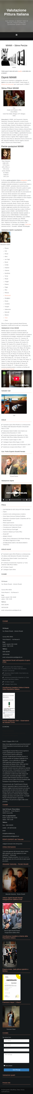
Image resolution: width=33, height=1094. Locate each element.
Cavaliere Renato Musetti (7, 369)
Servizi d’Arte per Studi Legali (10, 529)
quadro (20, 71)
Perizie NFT (6, 534)
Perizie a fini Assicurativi (7, 84)
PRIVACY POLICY (7, 536)
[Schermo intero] (29, 500)
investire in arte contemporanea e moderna (14, 514)
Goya (6, 317)
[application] (16, 493)
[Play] (3, 500)
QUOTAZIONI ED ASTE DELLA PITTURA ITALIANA (16, 509)
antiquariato (24, 180)
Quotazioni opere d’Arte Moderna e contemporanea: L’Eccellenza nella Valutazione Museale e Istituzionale (14, 668)
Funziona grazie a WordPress (8, 1089)
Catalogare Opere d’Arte (9, 442)
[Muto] (27, 500)
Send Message (16, 1069)
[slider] (15, 499)
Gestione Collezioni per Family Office (12, 532)
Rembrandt (8, 295)
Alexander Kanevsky (24, 857)
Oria (22, 1089)
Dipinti (5, 511)
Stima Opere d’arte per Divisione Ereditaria (14, 516)
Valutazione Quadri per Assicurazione (12, 525)
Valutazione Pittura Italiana (16, 12)
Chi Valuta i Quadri (8, 439)
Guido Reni (28, 224)
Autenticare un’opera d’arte (10, 447)
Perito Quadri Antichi (8, 522)
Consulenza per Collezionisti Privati (12, 527)
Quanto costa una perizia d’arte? (11, 444)
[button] (16, 492)
